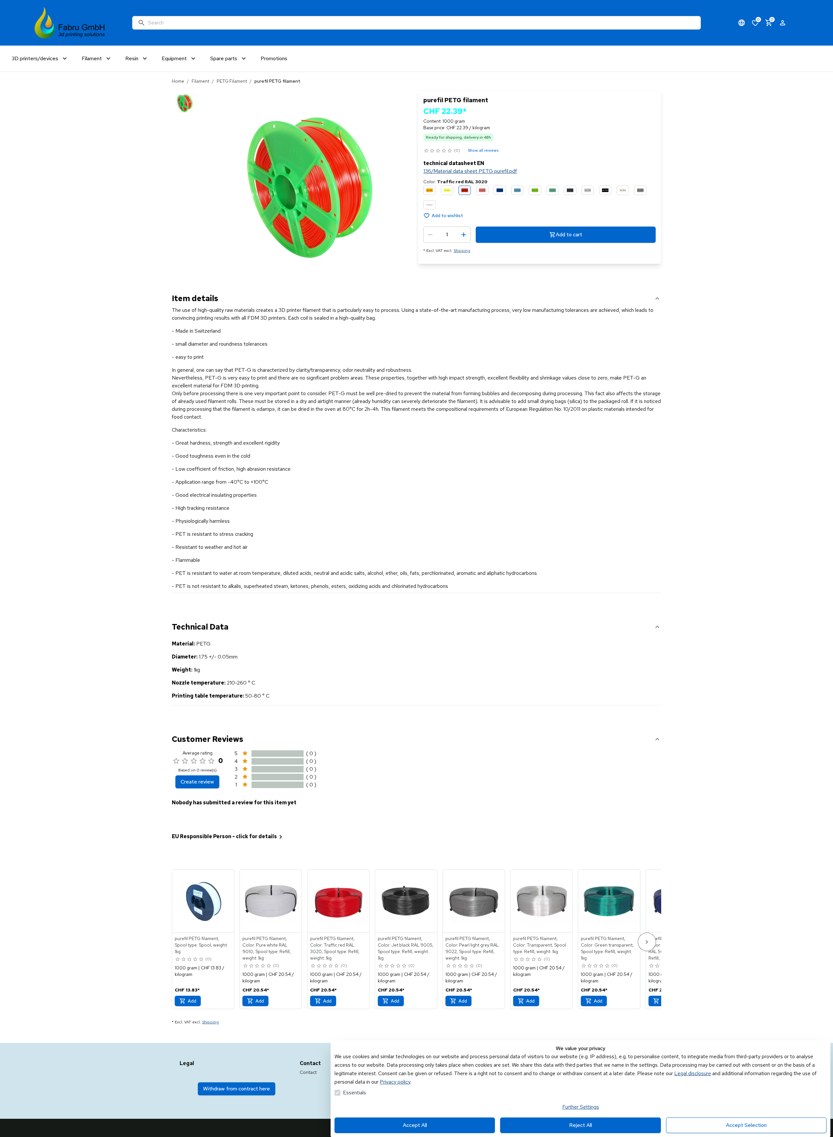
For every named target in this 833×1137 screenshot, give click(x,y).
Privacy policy (395, 1081)
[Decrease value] (430, 235)
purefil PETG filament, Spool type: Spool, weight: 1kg (201, 945)
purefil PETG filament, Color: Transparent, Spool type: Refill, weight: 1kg (539, 945)
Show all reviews (483, 150)
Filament (200, 81)
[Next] (647, 942)
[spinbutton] (447, 235)
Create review (197, 781)
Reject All (580, 1125)
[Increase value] (463, 235)
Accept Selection (746, 1125)
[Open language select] (741, 22)
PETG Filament (232, 81)
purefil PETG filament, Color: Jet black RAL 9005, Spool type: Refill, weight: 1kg (406, 948)
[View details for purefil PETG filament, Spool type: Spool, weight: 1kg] (203, 901)
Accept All (415, 1125)
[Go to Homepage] (70, 23)
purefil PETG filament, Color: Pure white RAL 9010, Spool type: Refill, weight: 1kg (266, 948)
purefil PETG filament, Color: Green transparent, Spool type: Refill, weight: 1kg (607, 948)
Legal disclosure (692, 1073)
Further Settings (580, 1106)
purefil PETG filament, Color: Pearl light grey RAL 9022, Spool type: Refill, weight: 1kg (472, 948)
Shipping (462, 250)
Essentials (354, 1092)
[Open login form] (782, 22)
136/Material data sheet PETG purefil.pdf (470, 171)
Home (178, 81)
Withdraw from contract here (236, 1088)
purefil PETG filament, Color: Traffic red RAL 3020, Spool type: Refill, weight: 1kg (335, 948)
